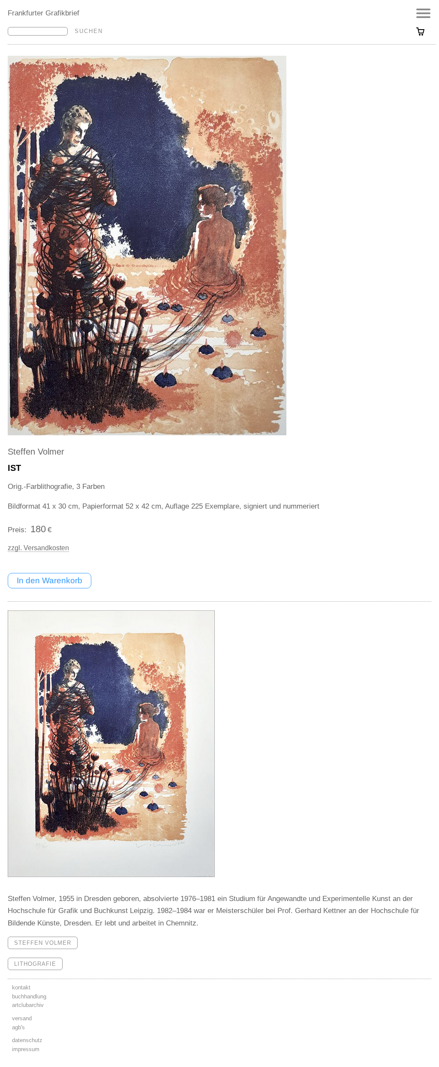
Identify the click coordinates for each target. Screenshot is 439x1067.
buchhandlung (29, 996)
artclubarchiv (28, 1005)
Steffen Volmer (36, 451)
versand (22, 1018)
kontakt (21, 987)
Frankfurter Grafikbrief (43, 13)
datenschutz (27, 1040)
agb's (18, 1027)
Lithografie (35, 964)
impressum (25, 1049)
